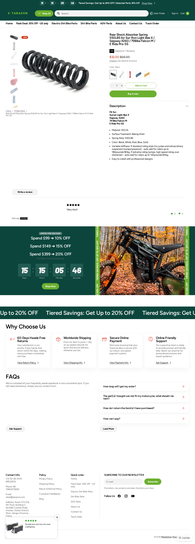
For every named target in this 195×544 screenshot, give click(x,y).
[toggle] (187, 106)
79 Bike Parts (19, 111)
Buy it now (133, 93)
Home (8, 111)
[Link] (28, 350)
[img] (73, 205)
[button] (175, 13)
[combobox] (104, 13)
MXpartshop (166, 537)
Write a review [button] (25, 192)
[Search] (57, 13)
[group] (14, 37)
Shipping (113, 61)
